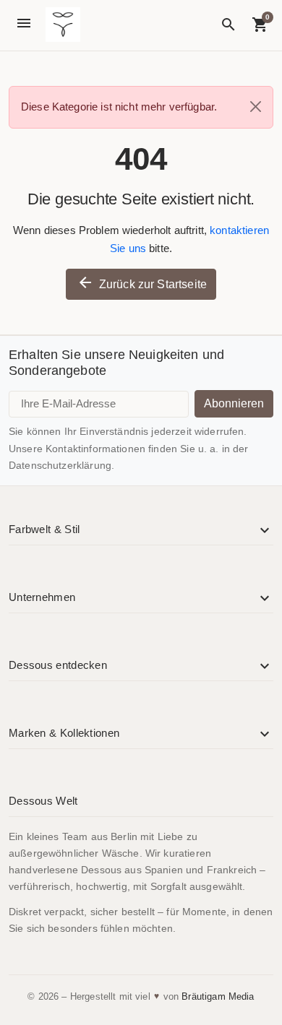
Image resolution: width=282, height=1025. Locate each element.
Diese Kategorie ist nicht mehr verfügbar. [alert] (119, 106)
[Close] (256, 106)
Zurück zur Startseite (142, 282)
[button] (228, 25)
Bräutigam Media (217, 996)
